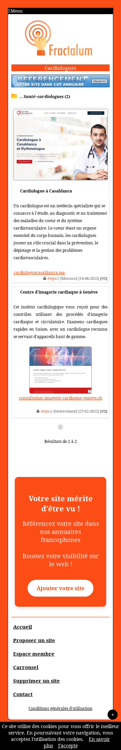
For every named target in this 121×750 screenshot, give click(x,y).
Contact (23, 694)
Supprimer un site (36, 680)
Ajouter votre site (60, 588)
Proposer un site (34, 640)
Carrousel (25, 667)
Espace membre (33, 653)
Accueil (22, 626)
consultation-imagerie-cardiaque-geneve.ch (60, 398)
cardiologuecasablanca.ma (39, 272)
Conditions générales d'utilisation (60, 708)
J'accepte (68, 745)
